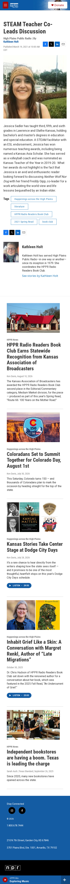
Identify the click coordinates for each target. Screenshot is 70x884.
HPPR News (12, 339)
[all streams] (65, 879)
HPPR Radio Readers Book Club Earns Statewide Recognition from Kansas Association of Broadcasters (34, 356)
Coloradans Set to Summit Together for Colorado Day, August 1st (34, 460)
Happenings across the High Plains (33, 199)
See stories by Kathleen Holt (40, 276)
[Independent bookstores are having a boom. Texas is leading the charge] (33, 725)
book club (47, 221)
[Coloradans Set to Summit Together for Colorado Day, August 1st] (33, 427)
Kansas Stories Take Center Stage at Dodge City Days (35, 547)
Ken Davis (11, 376)
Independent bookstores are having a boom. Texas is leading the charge (33, 758)
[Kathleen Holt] (11, 252)
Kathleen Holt (11, 41)
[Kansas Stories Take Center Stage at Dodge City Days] (33, 517)
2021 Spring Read (24, 221)
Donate (59, 5)
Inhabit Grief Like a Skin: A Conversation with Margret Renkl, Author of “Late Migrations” (34, 651)
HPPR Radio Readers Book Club (31, 214)
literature (19, 206)
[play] (5, 879)
